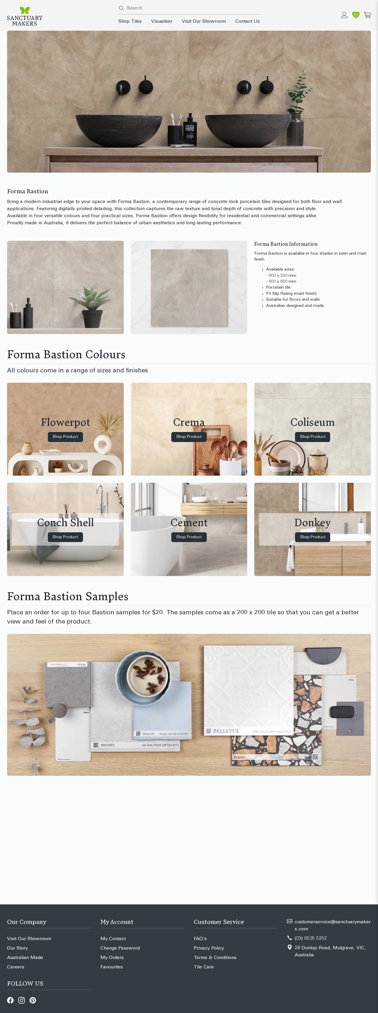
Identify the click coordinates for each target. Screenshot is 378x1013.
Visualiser (161, 21)
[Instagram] (21, 1000)
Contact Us (247, 21)
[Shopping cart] (367, 15)
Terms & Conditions (215, 957)
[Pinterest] (33, 1000)
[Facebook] (10, 1000)
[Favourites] (355, 15)
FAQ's (200, 939)
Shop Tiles (130, 21)
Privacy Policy (209, 948)
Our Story (17, 948)
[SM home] (59, 16)
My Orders (112, 957)
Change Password (120, 948)
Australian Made (25, 957)
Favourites (111, 967)
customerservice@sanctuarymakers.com (333, 926)
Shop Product (65, 437)
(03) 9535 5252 (311, 938)
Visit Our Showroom (204, 21)
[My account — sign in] (344, 15)
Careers (15, 967)
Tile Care (204, 967)
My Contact (113, 939)
